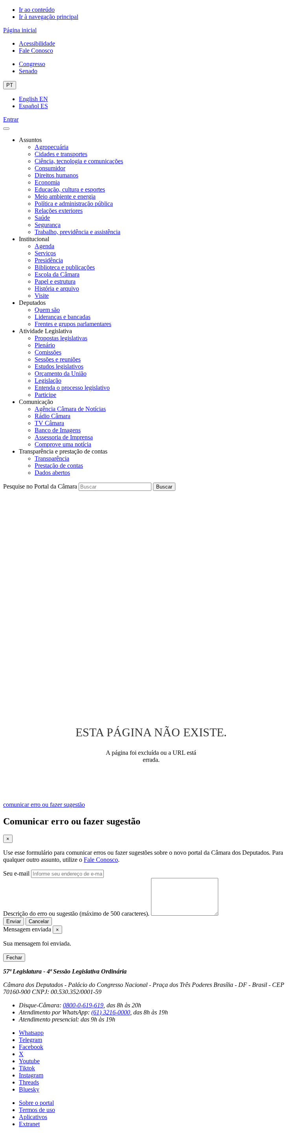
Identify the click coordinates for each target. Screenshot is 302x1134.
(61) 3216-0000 (110, 1012)
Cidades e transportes (61, 154)
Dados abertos (52, 472)
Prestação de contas (59, 465)
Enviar (13, 921)
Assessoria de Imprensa (64, 437)
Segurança (48, 224)
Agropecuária (51, 147)
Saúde (42, 217)
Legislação (48, 380)
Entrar (10, 119)
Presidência (49, 260)
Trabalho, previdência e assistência (77, 232)
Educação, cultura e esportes (70, 189)
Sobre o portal (36, 1102)
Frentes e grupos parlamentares (73, 324)
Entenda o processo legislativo (72, 387)
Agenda (44, 246)
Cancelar (39, 921)
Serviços (45, 253)
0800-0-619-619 (83, 1005)
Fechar (14, 958)
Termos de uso (37, 1109)
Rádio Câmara (52, 416)
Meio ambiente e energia (65, 196)
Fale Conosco (36, 50)
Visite (42, 295)
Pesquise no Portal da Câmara (40, 486)
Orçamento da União (61, 373)
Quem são (47, 309)
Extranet (29, 1124)
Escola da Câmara (57, 274)
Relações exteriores (59, 210)
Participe (45, 394)
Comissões (48, 352)
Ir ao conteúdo (37, 9)
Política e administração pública (74, 203)
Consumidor (50, 168)
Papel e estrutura (55, 281)
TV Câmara (49, 423)
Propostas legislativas (61, 338)
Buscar (164, 487)
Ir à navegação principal (48, 16)
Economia (47, 182)
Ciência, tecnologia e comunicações (79, 161)
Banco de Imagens (58, 430)
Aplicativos (33, 1117)
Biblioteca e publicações (65, 267)
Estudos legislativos (59, 366)
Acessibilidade (37, 43)
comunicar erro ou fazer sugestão (44, 804)
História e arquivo (57, 288)
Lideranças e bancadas (62, 316)
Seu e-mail (16, 873)
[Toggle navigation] (6, 128)
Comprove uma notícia (63, 444)
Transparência (52, 458)
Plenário (45, 345)
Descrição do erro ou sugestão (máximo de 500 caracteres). (76, 913)
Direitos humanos (56, 175)
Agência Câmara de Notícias (70, 409)
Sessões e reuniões (58, 359)
